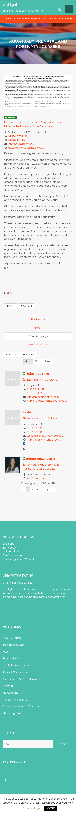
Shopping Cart (12, 713)
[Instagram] (11, 292)
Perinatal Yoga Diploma (41, 464)
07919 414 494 (17, 140)
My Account (10, 692)
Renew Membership (15, 699)
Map (38, 327)
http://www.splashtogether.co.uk (47, 400)
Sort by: (23, 354)
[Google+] (8, 292)
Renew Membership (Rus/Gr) (21, 706)
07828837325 (35, 428)
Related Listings (38, 336)
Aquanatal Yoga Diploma (23, 122)
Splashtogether (37, 373)
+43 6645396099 (37, 478)
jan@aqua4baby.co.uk (22, 143)
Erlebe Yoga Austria (40, 458)
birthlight (7, 18)
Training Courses (13, 644)
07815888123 (35, 393)
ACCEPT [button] (50, 808)
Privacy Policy (11, 658)
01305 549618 (35, 389)
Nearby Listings (38, 344)
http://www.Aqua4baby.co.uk (26, 147)
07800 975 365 (17, 136)
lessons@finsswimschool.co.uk (46, 435)
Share (11, 306)
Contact (8, 686)
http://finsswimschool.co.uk (44, 439)
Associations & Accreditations (21, 679)
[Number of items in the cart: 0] (6, 779)
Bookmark (27, 306)
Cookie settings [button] (31, 808)
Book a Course (12, 637)
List (29, 361)
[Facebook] (5, 292)
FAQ (5, 651)
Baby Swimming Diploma (42, 379)
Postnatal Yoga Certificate (35, 126)
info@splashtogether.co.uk (43, 396)
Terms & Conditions (15, 672)
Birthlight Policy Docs (16, 665)
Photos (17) (38, 319)
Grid (39, 361)
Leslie (27, 412)
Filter (8, 354)
